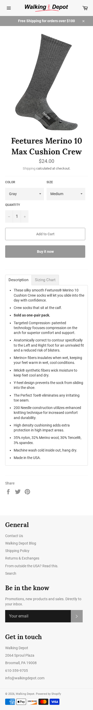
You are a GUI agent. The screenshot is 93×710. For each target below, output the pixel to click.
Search (10, 573)
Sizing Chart (45, 280)
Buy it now (45, 251)
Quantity (12, 205)
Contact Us (14, 536)
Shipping (29, 168)
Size (50, 182)
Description (18, 280)
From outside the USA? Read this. (31, 566)
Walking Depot (25, 694)
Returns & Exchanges (22, 558)
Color (10, 182)
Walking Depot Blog (20, 543)
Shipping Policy (17, 551)
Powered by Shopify (48, 694)
